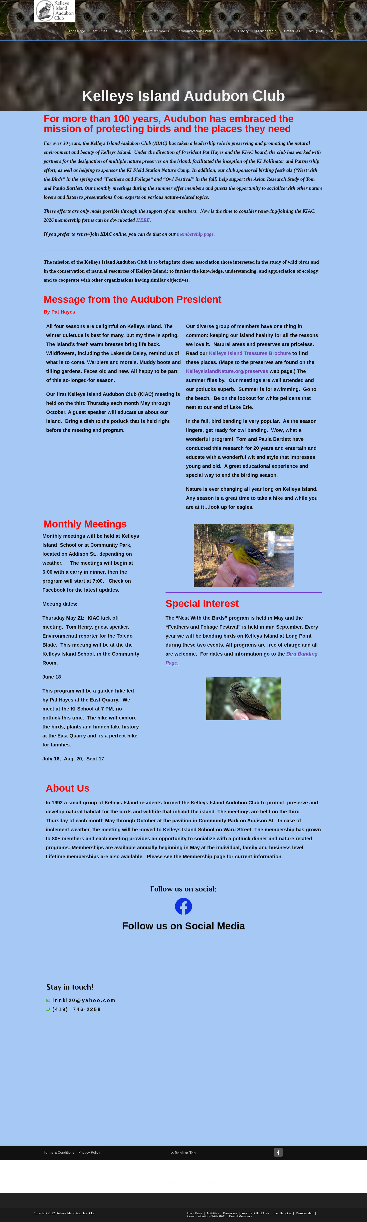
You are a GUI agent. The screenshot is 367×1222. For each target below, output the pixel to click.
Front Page (194, 1213)
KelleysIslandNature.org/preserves (227, 371)
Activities (212, 1213)
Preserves (230, 1213)
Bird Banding (282, 1213)
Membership (304, 1213)
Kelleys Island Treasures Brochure (250, 353)
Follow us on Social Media (183, 925)
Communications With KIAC (206, 1216)
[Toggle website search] (331, 31)
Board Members (240, 1216)
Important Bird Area (255, 1213)
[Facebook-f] (278, 1152)
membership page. (196, 234)
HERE (143, 220)
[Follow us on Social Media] (183, 906)
